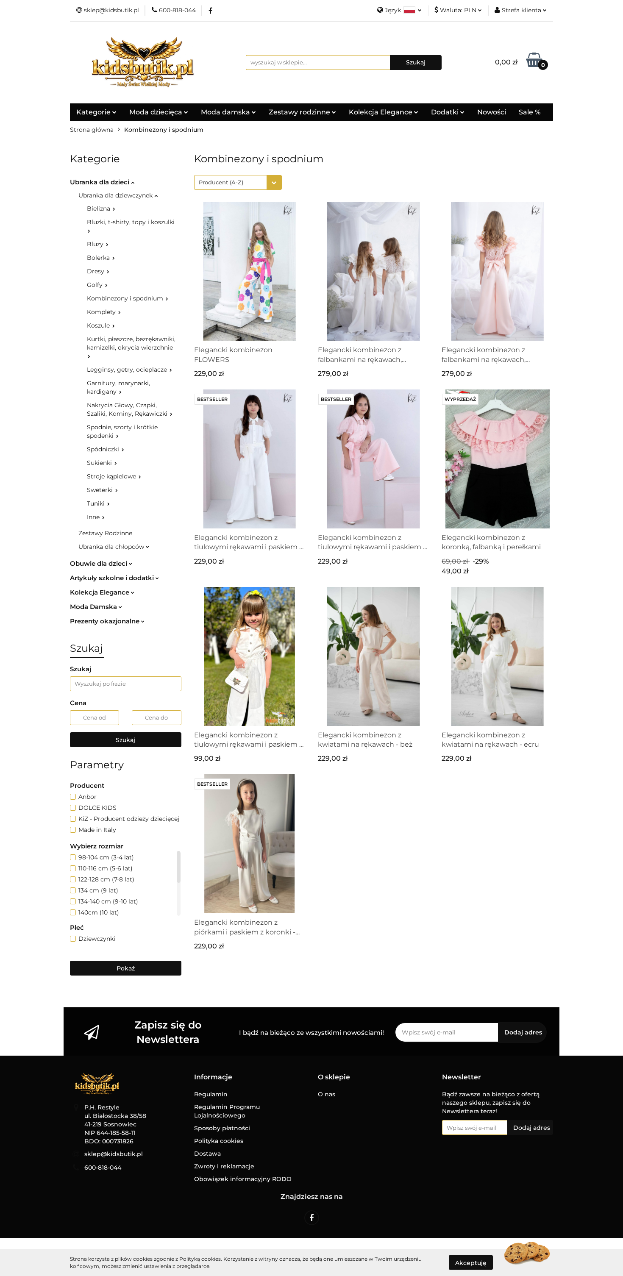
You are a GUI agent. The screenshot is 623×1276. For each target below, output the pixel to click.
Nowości (491, 112)
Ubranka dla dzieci (100, 182)
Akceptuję (471, 1262)
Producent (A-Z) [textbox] (221, 182)
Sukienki (100, 463)
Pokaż (126, 968)
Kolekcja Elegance (381, 112)
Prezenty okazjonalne (105, 621)
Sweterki (100, 490)
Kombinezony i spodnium (126, 298)
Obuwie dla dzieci (99, 563)
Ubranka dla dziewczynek (116, 195)
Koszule (99, 325)
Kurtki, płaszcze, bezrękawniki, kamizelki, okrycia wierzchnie (131, 343)
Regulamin (211, 1094)
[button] (213, 1077)
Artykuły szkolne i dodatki (113, 578)
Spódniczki (104, 449)
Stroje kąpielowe (112, 476)
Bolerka (99, 257)
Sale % (529, 112)
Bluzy (96, 244)
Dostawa (207, 1153)
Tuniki (96, 503)
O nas (326, 1094)
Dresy (96, 271)
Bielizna (99, 208)
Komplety (102, 312)
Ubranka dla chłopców (112, 546)
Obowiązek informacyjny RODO (243, 1179)
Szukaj (125, 740)
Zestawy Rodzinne (105, 533)
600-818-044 (102, 1167)
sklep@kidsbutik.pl (113, 1154)
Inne (94, 517)
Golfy (95, 285)
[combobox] (238, 182)
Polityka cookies (218, 1141)
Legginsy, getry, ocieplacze (128, 369)
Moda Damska (94, 607)
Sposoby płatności (222, 1128)
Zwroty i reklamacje (224, 1166)
